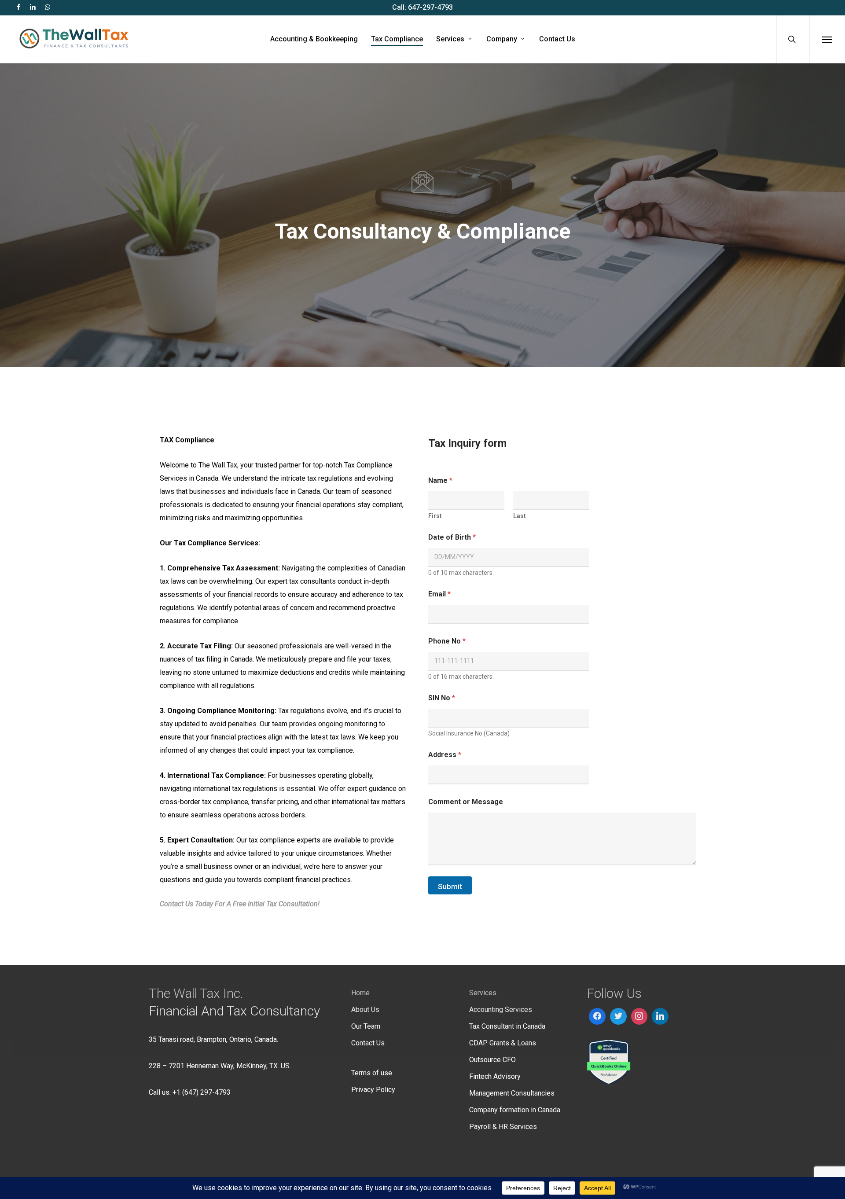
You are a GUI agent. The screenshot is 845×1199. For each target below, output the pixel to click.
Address (444, 754)
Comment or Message (465, 802)
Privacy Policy (373, 1089)
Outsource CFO (492, 1060)
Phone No (447, 641)
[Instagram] (639, 1016)
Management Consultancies (512, 1093)
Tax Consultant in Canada (507, 1026)
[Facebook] (597, 1016)
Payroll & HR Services (503, 1126)
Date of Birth (452, 537)
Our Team (365, 1026)
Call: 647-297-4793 (422, 7)
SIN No (441, 698)
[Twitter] (618, 1016)
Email (439, 594)
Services (482, 993)
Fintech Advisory (495, 1076)
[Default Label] (660, 1016)
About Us (365, 1009)
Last (519, 515)
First (435, 515)
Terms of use (371, 1073)
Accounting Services (500, 1009)
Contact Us (368, 1043)
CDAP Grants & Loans (502, 1043)
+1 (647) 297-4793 (202, 1092)
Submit (450, 886)
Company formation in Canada (514, 1110)
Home (360, 993)
